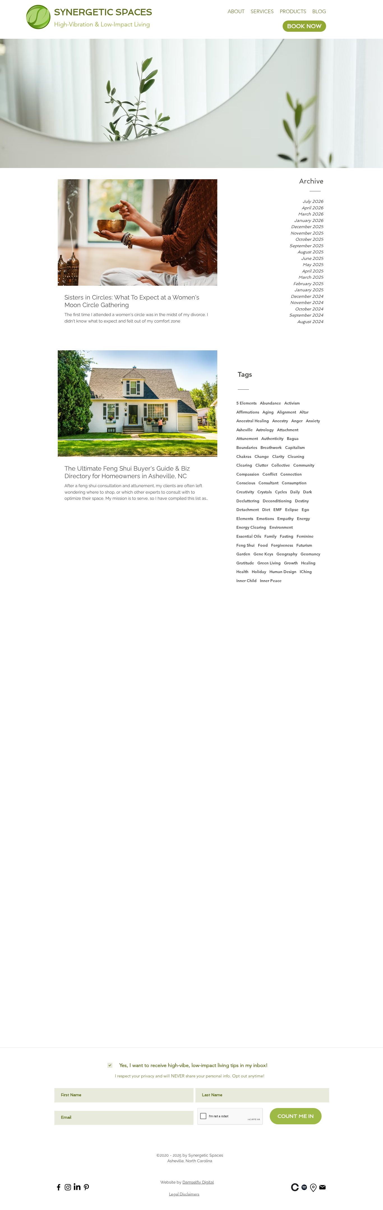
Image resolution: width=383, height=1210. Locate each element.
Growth (291, 563)
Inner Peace (271, 580)
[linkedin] (295, 1187)
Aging (268, 412)
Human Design (282, 571)
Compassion (247, 474)
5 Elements (246, 403)
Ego (305, 509)
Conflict (269, 474)
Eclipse (291, 509)
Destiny (302, 500)
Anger (297, 420)
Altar (303, 412)
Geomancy (310, 554)
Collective (280, 465)
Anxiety (313, 420)
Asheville (244, 429)
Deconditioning (277, 500)
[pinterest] (86, 1187)
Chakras (243, 456)
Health (242, 571)
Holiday (259, 571)
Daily (295, 491)
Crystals (264, 491)
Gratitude (245, 563)
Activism (292, 403)
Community (303, 465)
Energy (303, 518)
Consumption (294, 482)
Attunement (247, 438)
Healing (308, 563)
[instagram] (68, 1187)
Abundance (270, 403)
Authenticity (272, 438)
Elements (244, 518)
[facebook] (58, 1187)
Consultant (268, 482)
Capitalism (295, 447)
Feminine (305, 536)
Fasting (286, 536)
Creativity (245, 491)
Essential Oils (248, 536)
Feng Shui (245, 545)
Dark (307, 491)
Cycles (281, 491)
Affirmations (247, 412)
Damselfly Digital (198, 1182)
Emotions (265, 518)
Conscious (245, 482)
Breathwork (271, 447)
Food (263, 545)
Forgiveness (282, 545)
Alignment (286, 412)
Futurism (304, 545)
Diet (266, 509)
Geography (286, 554)
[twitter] (77, 1187)
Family (270, 536)
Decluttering (247, 500)
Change (262, 456)
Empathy (285, 518)
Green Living (269, 563)
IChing (306, 571)
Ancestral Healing (252, 420)
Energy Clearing (251, 527)
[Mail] (322, 1187)
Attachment (287, 429)
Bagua (293, 438)
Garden (243, 554)
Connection (291, 474)
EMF (277, 509)
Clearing (244, 465)
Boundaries (246, 447)
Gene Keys (263, 554)
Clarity (278, 456)
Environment (281, 527)
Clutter (261, 465)
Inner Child (246, 580)
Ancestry (280, 420)
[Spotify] (304, 1187)
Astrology (265, 429)
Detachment (247, 509)
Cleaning (296, 456)
